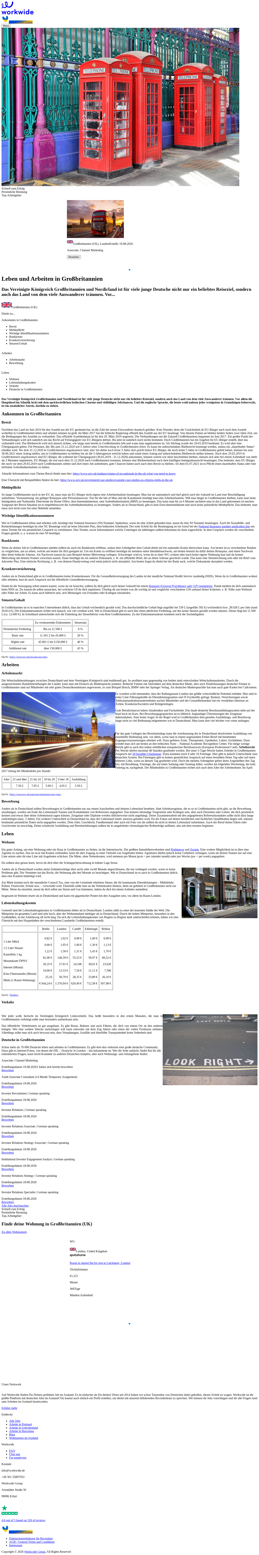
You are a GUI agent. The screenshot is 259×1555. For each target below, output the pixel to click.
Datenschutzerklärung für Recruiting (31, 1538)
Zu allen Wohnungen (14, 1232)
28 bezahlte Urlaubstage (146, 754)
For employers (17, 1457)
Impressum (15, 1545)
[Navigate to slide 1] (129, 269)
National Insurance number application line (224, 526)
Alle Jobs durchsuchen (15, 1205)
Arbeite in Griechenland (23, 1427)
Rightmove (177, 849)
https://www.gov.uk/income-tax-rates (28, 656)
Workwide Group (34, 1551)
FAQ (12, 1450)
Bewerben (73, 257)
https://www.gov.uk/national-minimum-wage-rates (35, 794)
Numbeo (14, 995)
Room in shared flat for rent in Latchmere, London (100, 1263)
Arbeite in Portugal (20, 1424)
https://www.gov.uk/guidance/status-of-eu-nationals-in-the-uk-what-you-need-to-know (124, 473)
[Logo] (129, 8)
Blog (12, 1434)
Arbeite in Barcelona (21, 1431)
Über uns (14, 1454)
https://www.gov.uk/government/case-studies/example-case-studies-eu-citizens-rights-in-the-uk (116, 480)
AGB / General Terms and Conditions (32, 1541)
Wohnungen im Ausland (23, 1438)
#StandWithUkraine (21, 22)
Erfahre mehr (9, 1408)
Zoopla (194, 849)
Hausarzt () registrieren (180, 586)
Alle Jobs (14, 1420)
